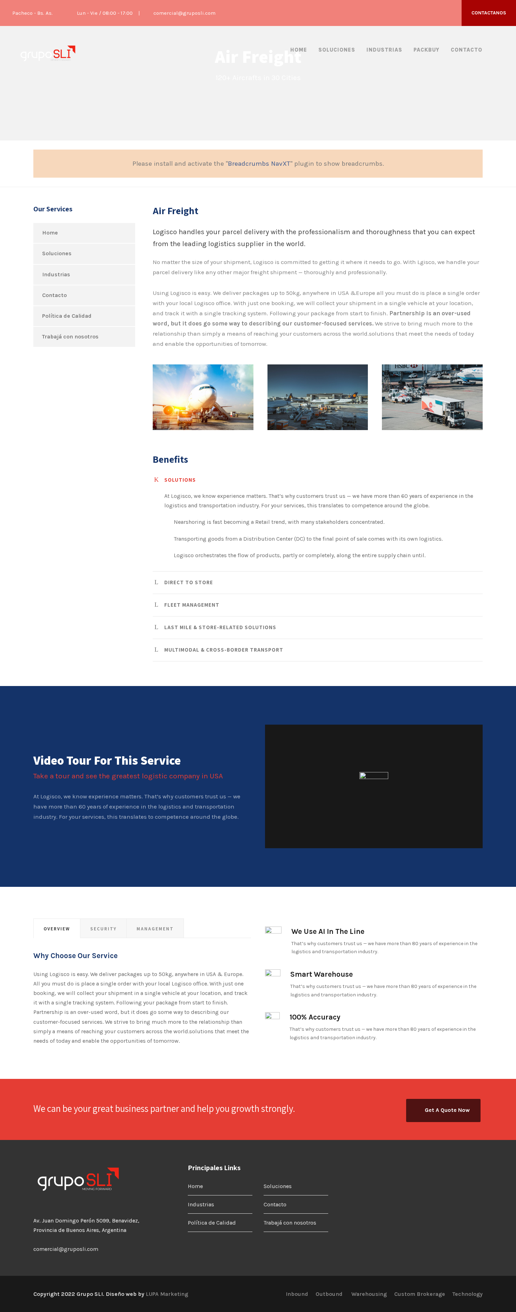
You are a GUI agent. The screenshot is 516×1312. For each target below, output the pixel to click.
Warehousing (369, 1294)
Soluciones (336, 50)
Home (298, 50)
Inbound (297, 1294)
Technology (467, 1294)
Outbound (330, 1294)
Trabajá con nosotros (70, 336)
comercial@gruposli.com (184, 13)
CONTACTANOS (488, 13)
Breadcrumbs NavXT (259, 163)
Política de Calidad (67, 315)
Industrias (384, 50)
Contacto (466, 50)
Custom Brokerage (419, 1294)
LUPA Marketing (167, 1294)
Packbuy (426, 50)
